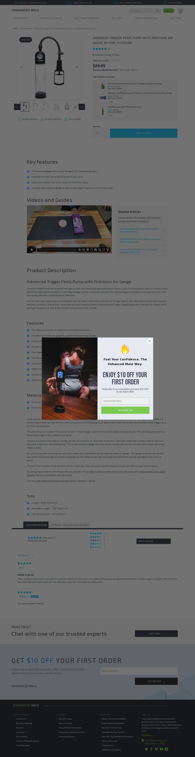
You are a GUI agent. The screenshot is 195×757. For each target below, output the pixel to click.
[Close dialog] (149, 341)
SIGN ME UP (125, 410)
